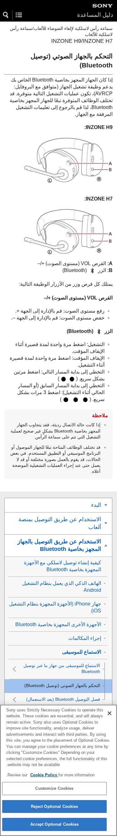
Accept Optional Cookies (54, 824)
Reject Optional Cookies (54, 806)
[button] (6, 15)
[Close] (109, 713)
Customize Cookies (54, 788)
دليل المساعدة (95, 15)
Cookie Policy (44, 775)
